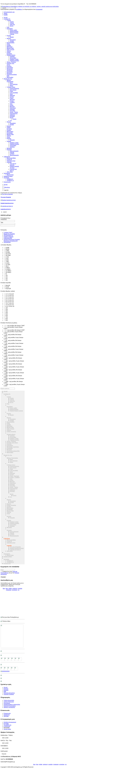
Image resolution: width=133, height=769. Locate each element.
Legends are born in (13, 169)
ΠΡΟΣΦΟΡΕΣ (8, 235)
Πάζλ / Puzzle (10, 49)
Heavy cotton (13, 30)
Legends (9, 162)
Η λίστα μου (7, 726)
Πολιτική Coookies (9, 694)
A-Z (11, 120)
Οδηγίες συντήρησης (9, 707)
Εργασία (6, 690)
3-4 (7, 258)
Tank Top (12, 24)
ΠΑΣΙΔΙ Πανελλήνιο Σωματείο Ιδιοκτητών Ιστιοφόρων (12, 240)
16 (6, 280)
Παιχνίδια (12, 110)
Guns (11, 94)
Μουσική (12, 106)
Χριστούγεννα (13, 113)
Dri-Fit (11, 26)
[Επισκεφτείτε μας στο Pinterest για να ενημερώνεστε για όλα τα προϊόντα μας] (13, 660)
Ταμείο (5, 13)
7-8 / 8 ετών (9, 304)
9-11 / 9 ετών (9, 306)
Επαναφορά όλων (5, 218)
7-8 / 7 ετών (9, 303)
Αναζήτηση (7, 714)
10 (6, 275)
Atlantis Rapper (14, 31)
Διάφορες (12, 115)
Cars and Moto (14, 92)
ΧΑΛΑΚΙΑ (6, 177)
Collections (7, 156)
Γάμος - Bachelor (12, 99)
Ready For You (8, 79)
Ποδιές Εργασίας (9, 53)
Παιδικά (9, 141)
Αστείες (12, 96)
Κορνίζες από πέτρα (12, 442)
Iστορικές (12, 116)
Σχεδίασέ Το (7, 19)
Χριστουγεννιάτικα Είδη (13, 451)
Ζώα (11, 103)
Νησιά (11, 117)
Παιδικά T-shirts (14, 59)
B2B (5, 691)
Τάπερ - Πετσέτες (11, 62)
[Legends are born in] (7, 206)
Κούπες (9, 35)
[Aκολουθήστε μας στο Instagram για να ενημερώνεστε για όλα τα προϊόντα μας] (9, 660)
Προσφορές (7, 173)
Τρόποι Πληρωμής (9, 701)
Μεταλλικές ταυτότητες (10, 69)
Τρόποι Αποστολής (9, 700)
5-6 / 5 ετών (9, 300)
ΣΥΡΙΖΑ (12, 153)
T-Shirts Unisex (11, 87)
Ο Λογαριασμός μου (9, 12)
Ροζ (7, 287)
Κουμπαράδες (10, 42)
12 (6, 277)
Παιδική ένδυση (11, 55)
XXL (8, 253)
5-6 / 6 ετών (9, 301)
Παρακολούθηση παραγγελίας (12, 704)
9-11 (7, 263)
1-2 (7, 257)
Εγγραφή (6, 723)
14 (6, 278)
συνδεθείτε (19, 9)
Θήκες (11, 85)
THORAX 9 (10, 179)
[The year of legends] (7, 194)
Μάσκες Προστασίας (10, 81)
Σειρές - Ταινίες (14, 112)
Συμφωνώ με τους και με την (10, 573)
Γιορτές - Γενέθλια (12, 101)
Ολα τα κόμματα (14, 151)
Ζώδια (11, 105)
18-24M (8, 272)
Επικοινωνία (7, 182)
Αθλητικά (12, 95)
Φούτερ (9, 38)
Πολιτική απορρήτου (9, 693)
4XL (6, 266)
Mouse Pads (10, 48)
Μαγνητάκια (10, 77)
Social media (7, 729)
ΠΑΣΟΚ (12, 152)
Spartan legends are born (14, 167)
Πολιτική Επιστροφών (10, 706)
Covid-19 (9, 159)
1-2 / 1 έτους (9, 294)
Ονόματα (12, 109)
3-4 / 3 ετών (9, 297)
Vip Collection (14, 84)
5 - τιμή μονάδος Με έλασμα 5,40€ (15, 330)
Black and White (11, 158)
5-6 (7, 260)
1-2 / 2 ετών (9, 295)
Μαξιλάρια (9, 46)
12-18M (8, 270)
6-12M (7, 269)
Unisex (12, 21)
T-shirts (9, 20)
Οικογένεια (13, 108)
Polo (8, 27)
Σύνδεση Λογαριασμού (10, 722)
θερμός (12, 37)
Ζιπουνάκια (13, 58)
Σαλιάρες (12, 56)
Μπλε (7, 285)
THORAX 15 (10, 180)
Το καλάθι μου (7, 725)
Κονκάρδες (10, 71)
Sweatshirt (13, 39)
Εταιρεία (6, 688)
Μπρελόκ (9, 73)
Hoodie (12, 41)
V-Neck (12, 23)
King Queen (13, 90)
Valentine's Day (11, 160)
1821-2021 (10, 172)
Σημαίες (9, 130)
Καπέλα (9, 138)
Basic (11, 83)
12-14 (7, 264)
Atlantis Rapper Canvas (16, 410)
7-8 (7, 261)
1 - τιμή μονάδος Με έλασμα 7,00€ (15, 325)
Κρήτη (14, 119)
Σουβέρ (9, 45)
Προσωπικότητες (14, 88)
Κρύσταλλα (10, 67)
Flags (11, 91)
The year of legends (13, 164)
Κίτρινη (8, 288)
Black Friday (10, 174)
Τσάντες (9, 51)
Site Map (6, 716)
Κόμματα (12, 140)
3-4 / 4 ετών (9, 298)
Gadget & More (8, 176)
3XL (8, 255)
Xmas (8, 137)
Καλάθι (6, 14)
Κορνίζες (9, 66)
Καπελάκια (10, 28)
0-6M (7, 267)
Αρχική (5, 17)
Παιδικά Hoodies (14, 60)
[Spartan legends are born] (8, 200)
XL (7, 252)
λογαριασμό (39, 9)
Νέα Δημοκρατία (14, 155)
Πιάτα (8, 44)
